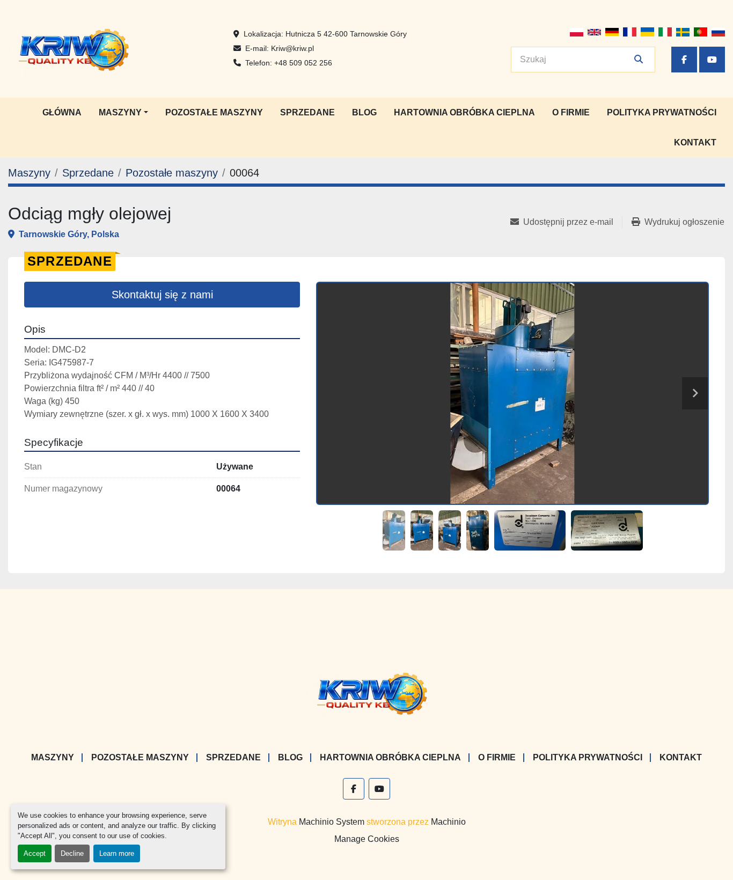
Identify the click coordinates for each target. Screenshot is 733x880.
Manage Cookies (366, 839)
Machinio (448, 821)
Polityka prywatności (661, 112)
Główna (62, 112)
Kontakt (695, 142)
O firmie (571, 112)
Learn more (116, 853)
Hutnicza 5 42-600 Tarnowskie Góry (346, 34)
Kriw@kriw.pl (292, 48)
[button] (123, 113)
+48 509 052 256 (303, 62)
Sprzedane (307, 112)
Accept (35, 853)
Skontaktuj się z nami (162, 294)
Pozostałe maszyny (214, 112)
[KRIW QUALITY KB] (366, 691)
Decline (72, 853)
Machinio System (331, 821)
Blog (364, 112)
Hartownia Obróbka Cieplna (464, 112)
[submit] (638, 60)
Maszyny (120, 112)
